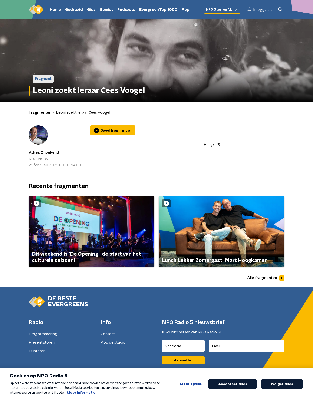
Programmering (43, 334)
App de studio (113, 342)
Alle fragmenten (262, 278)
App (186, 10)
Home (55, 10)
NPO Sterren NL (219, 9)
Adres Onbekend (44, 153)
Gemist (106, 10)
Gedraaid (74, 10)
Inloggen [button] (260, 10)
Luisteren (37, 351)
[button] (280, 10)
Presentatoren (42, 342)
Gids (91, 10)
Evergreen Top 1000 (158, 10)
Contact (108, 334)
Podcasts (126, 10)
